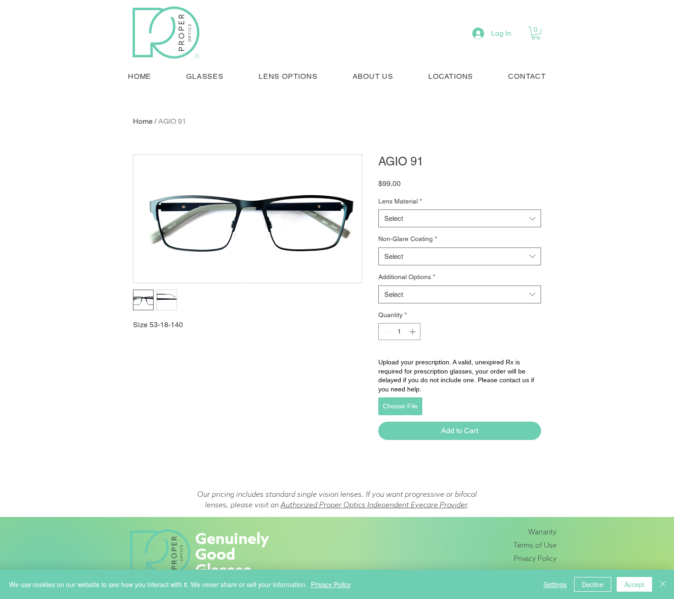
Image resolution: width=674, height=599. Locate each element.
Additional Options (406, 276)
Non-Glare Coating (407, 238)
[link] (536, 33)
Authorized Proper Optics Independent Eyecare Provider (374, 505)
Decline (592, 584)
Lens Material (400, 201)
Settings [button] (555, 584)
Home (143, 121)
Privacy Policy (331, 584)
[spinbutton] (399, 332)
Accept (634, 584)
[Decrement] (385, 332)
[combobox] (459, 218)
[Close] (662, 584)
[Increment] (413, 332)
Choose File (400, 406)
